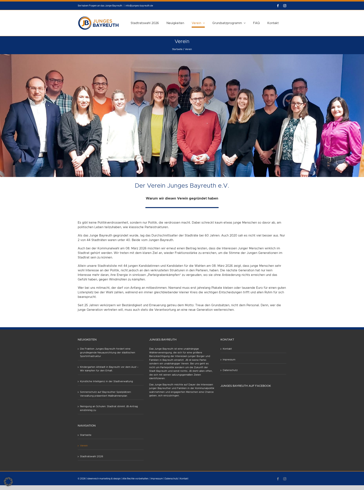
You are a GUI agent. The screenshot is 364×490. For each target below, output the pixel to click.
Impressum (229, 359)
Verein (84, 446)
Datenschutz (230, 370)
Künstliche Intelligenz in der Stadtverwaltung (106, 381)
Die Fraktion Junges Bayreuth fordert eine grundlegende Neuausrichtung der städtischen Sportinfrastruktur (107, 353)
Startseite (85, 435)
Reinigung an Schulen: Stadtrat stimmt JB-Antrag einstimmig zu (109, 408)
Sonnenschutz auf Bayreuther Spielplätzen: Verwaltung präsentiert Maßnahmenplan (105, 394)
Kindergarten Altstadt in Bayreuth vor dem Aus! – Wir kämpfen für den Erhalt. (109, 369)
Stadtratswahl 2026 (91, 456)
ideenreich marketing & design (104, 478)
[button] (8, 481)
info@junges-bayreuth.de (139, 6)
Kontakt (227, 349)
